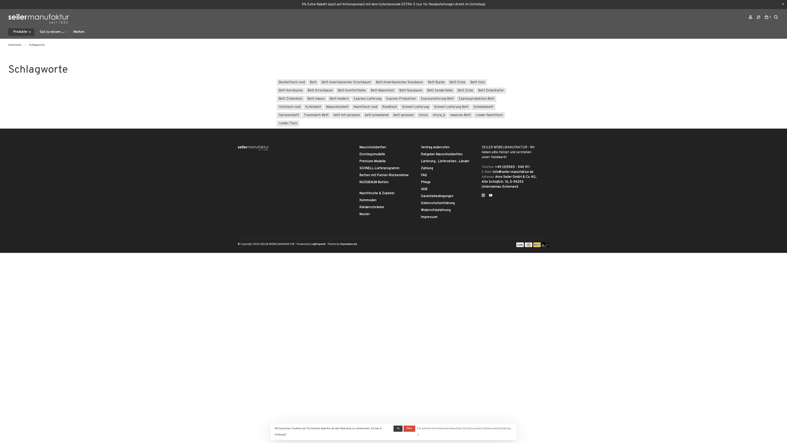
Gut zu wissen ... (52, 32)
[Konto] (751, 18)
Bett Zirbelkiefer (491, 91)
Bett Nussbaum (410, 91)
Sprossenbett (289, 115)
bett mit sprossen (346, 115)
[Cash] (528, 246)
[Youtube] (490, 196)
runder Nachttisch (489, 115)
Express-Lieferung (367, 99)
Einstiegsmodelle (372, 154)
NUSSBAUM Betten (374, 182)
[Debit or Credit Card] (545, 246)
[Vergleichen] (759, 18)
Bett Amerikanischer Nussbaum (399, 82)
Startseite (14, 45)
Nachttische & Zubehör (377, 193)
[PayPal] (537, 246)
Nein (409, 428)
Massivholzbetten (372, 147)
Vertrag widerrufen (435, 147)
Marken (78, 32)
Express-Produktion (401, 99)
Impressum (429, 217)
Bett (313, 82)
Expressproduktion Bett (476, 99)
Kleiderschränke (371, 207)
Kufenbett (313, 107)
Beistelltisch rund (292, 82)
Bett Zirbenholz (291, 99)
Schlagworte (37, 45)
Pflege (426, 182)
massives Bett (460, 115)
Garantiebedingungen (437, 196)
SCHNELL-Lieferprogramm (379, 168)
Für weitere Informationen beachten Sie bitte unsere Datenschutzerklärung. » (464, 431)
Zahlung (427, 168)
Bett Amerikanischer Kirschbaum (346, 82)
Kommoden (367, 200)
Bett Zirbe (465, 91)
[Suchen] (776, 18)
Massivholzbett (337, 107)
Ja (398, 428)
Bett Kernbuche (291, 91)
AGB (424, 189)
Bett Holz (477, 82)
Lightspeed (318, 244)
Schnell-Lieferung (415, 107)
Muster (364, 214)
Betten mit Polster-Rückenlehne (384, 175)
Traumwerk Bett (316, 115)
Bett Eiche (457, 82)
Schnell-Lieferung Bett (451, 107)
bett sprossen (403, 115)
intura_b (439, 115)
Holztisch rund (289, 107)
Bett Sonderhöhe (440, 91)
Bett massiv (316, 99)
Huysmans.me (348, 244)
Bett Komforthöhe (352, 91)
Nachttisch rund (365, 107)
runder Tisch (288, 123)
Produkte (20, 32)
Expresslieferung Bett (437, 99)
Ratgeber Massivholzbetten (442, 154)
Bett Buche (436, 82)
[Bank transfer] (520, 246)
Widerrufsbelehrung (436, 210)
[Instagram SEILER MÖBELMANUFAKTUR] (483, 196)
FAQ (424, 175)
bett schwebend (376, 115)
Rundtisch (389, 107)
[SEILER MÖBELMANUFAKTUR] (253, 148)
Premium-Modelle (372, 161)
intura (423, 115)
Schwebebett (483, 107)
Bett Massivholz (382, 91)
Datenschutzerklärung (438, 203)
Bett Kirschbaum (320, 91)
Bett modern (339, 99)
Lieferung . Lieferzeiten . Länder (445, 161)
